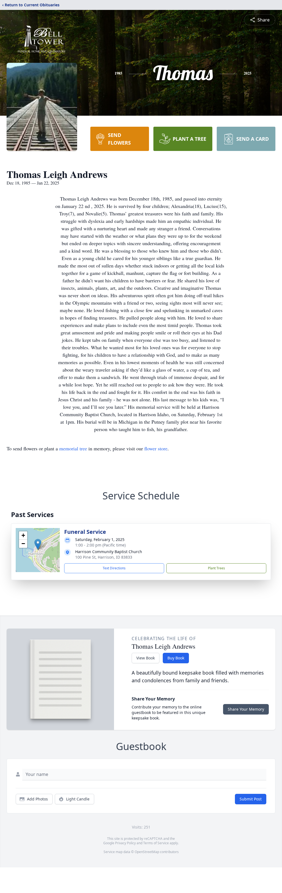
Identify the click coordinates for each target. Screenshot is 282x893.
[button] (37, 544)
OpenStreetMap (147, 851)
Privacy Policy (125, 843)
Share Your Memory (246, 709)
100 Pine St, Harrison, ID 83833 (103, 557)
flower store (155, 448)
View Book (145, 658)
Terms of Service (156, 843)
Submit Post (251, 799)
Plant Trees (216, 568)
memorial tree (73, 448)
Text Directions (114, 568)
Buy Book (175, 658)
